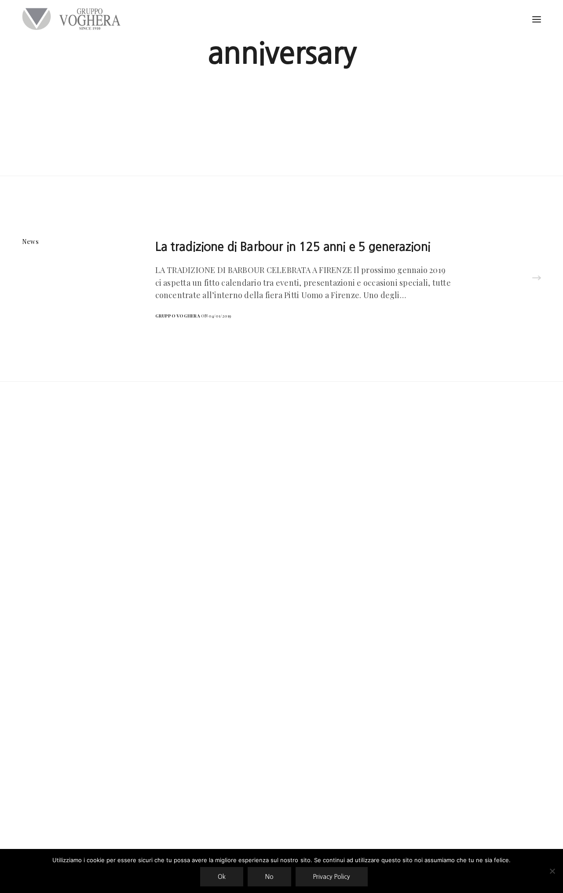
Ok (222, 877)
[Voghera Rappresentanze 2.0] (73, 19)
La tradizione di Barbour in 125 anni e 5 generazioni (292, 246)
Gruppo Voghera (177, 316)
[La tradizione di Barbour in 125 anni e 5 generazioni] (536, 279)
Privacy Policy (331, 877)
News (30, 241)
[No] (552, 871)
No (269, 877)
